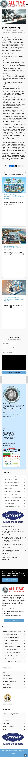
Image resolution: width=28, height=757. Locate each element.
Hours (4, 428)
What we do (6, 720)
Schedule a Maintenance (9, 681)
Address (5, 412)
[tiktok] (22, 620)
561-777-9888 (11, 579)
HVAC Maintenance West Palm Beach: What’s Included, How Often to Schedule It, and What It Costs (13, 531)
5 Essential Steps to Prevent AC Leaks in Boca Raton (14, 196)
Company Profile (7, 678)
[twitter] (10, 620)
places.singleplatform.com (9, 443)
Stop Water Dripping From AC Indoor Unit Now (12, 545)
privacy (14, 755)
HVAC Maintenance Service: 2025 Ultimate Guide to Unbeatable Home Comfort (13, 556)
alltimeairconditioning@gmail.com (12, 615)
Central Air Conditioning (17, 32)
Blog (11, 32)
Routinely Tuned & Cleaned (10, 717)
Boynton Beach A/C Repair (12, 482)
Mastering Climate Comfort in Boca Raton (12, 247)
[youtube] (14, 620)
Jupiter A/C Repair (9, 488)
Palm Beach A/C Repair (11, 494)
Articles (7, 32)
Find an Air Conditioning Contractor (12, 476)
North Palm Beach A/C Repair (12, 491)
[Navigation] (27, 4)
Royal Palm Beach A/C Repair (13, 500)
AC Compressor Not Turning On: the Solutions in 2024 (13, 299)
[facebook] (6, 620)
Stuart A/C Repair (9, 503)
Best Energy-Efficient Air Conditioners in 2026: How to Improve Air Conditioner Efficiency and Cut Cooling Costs (12, 539)
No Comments (13, 34)
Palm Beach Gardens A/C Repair (13, 497)
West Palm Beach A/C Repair (12, 506)
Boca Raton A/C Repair (11, 479)
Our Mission (6, 723)
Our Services (6, 675)
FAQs (4, 729)
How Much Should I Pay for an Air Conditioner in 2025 (10, 551)
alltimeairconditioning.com (9, 446)
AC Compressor (17, 30)
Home (4, 672)
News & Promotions (8, 726)
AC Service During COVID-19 (11, 714)
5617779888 (7, 613)
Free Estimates (7, 684)
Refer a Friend (7, 687)
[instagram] (18, 620)
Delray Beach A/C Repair (11, 485)
